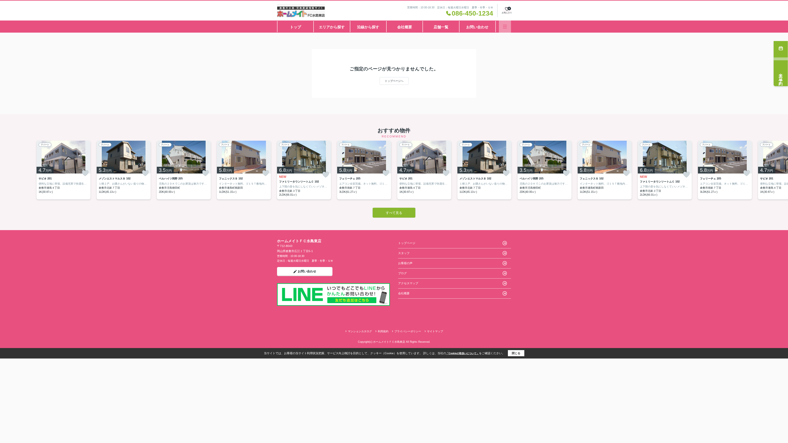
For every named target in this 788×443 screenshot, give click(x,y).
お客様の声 (405, 263)
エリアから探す (332, 27)
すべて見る (394, 213)
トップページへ (394, 80)
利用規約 (383, 331)
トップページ (406, 243)
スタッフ (404, 253)
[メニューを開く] (505, 27)
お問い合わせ (477, 27)
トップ (295, 27)
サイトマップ (435, 331)
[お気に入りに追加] (85, 173)
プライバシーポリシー (407, 331)
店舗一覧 (441, 27)
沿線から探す (368, 27)
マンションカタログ (360, 331)
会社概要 (404, 27)
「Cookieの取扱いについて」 (462, 353)
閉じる (516, 353)
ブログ (402, 273)
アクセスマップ (408, 283)
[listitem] (304, 170)
